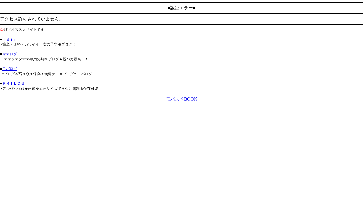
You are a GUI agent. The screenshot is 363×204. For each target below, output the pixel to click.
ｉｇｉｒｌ (11, 39)
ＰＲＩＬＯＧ (13, 83)
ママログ (9, 54)
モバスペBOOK (181, 99)
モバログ (9, 69)
